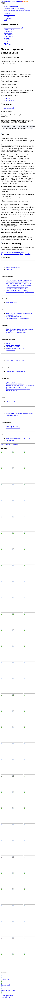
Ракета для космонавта (13, 267)
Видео (6, 43)
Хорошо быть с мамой (13, 428)
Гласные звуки (10, 382)
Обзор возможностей (11, 6)
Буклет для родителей (13, 345)
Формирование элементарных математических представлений (16, 331)
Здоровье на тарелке (12, 346)
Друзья (6, 38)
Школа (6, 16)
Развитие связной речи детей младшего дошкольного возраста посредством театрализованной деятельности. (18, 286)
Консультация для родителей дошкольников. (15, 349)
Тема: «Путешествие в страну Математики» (20, 329)
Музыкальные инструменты (15, 360)
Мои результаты (9, 34)
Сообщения (8, 33)
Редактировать (9, 29)
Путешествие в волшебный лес (16, 371)
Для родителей (9, 108)
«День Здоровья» (11, 302)
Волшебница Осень (12, 426)
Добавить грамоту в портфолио (9, 444)
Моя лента (7, 44)
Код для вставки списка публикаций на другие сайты (15, 254)
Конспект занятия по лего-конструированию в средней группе (17, 317)
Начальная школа (9, 15)
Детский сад (8, 13)
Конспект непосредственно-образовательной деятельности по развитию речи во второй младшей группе (20, 385)
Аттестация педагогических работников (17, 10)
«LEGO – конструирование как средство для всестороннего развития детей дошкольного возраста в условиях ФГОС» (19, 281)
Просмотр (13, 28)
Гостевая (7, 39)
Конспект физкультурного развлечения (18, 438)
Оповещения (8, 36)
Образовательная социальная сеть (15, 1)
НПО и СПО (8, 18)
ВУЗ (5, 20)
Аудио (6, 41)
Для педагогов (10, 401)
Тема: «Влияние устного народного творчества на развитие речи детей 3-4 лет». (20, 291)
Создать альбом (6, 997)
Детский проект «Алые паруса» (14, 8)
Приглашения (8, 31)
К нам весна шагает (12, 403)
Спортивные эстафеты (13, 440)
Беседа (8, 343)
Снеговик (9, 269)
